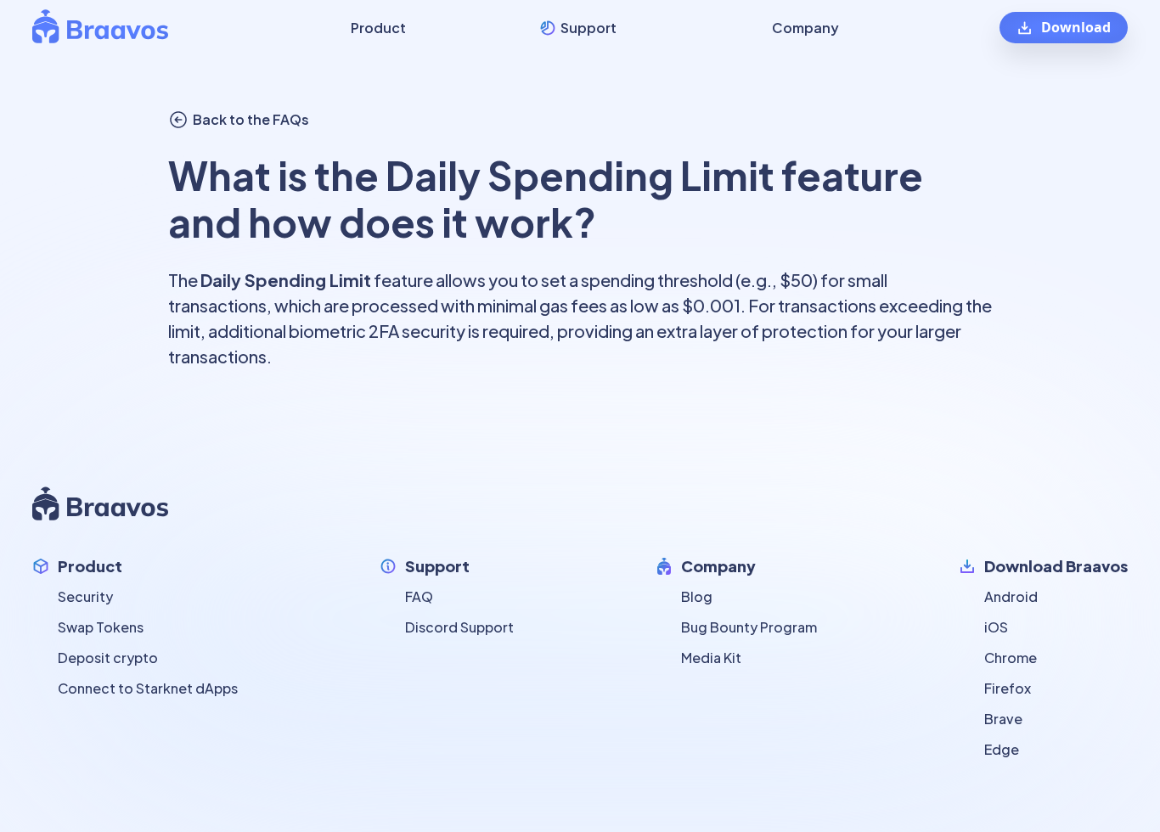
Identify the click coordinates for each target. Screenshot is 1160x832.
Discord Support (459, 627)
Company (718, 566)
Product (90, 566)
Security (85, 596)
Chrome (1010, 657)
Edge (1001, 749)
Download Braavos (1056, 566)
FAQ (419, 596)
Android (1011, 596)
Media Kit (711, 657)
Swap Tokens (101, 627)
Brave (1003, 719)
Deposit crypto (108, 657)
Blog (696, 596)
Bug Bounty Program (749, 627)
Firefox (1007, 688)
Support (437, 566)
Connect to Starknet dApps (148, 688)
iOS (996, 627)
